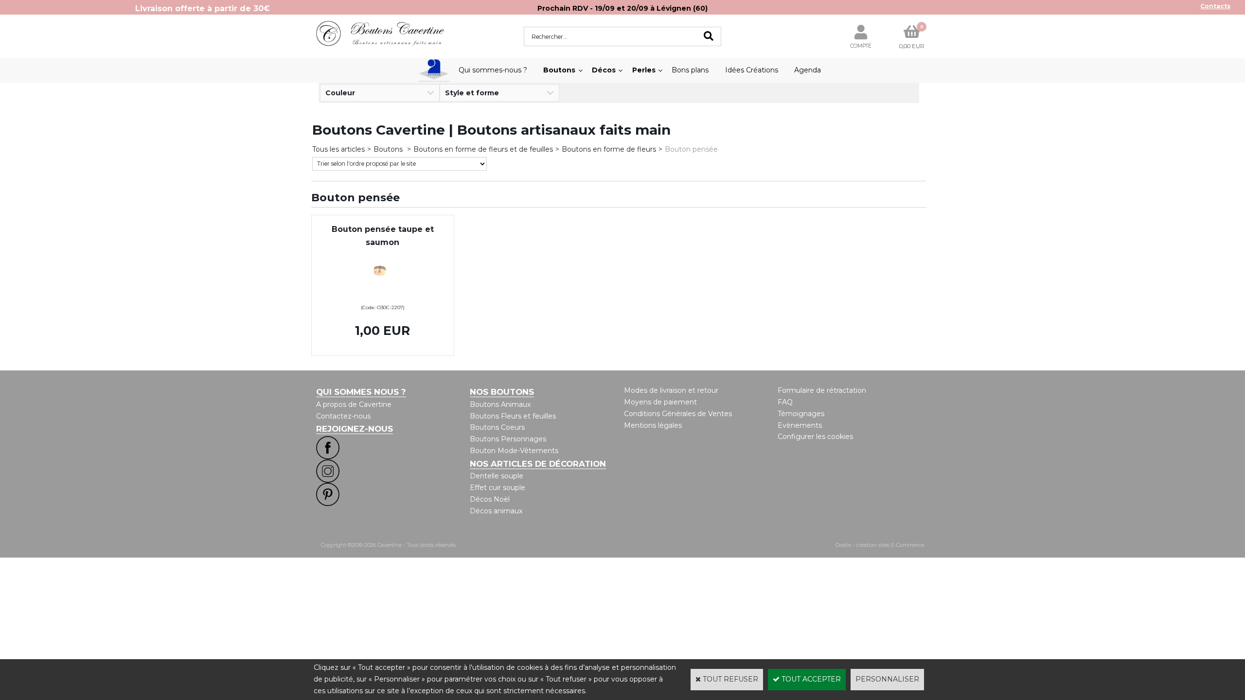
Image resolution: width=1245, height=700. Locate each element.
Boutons (559, 70)
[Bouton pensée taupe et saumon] (382, 295)
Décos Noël (490, 499)
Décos (604, 70)
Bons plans (690, 70)
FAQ (785, 402)
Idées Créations (751, 70)
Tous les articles (338, 149)
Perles (644, 70)
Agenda (807, 70)
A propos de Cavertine (353, 404)
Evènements (800, 425)
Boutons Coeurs (497, 427)
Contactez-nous (343, 416)
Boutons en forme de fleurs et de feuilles (483, 149)
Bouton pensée (691, 149)
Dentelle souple (496, 476)
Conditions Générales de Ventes (678, 413)
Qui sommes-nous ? (493, 70)
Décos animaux (496, 511)
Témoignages (801, 413)
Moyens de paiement (660, 402)
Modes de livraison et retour (671, 390)
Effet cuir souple (497, 487)
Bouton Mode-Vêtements (514, 450)
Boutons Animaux (500, 404)
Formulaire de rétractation (822, 390)
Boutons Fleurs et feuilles (513, 416)
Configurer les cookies (815, 436)
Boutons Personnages (508, 439)
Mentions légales (653, 425)
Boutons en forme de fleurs (609, 149)
